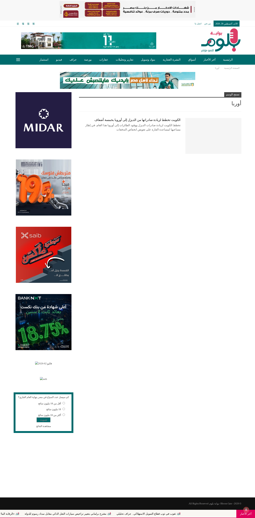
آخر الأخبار (209, 59)
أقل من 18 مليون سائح (49, 403)
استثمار (43, 59)
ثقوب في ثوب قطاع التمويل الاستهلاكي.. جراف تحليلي (163, 513)
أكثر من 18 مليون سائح (49, 415)
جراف (73, 59)
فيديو (59, 59)
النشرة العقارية (172, 59)
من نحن (207, 23)
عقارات (103, 59)
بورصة (88, 59)
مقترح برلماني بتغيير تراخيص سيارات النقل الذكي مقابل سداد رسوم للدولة (83, 513)
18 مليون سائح (53, 409)
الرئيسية (228, 59)
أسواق (192, 59)
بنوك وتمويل (148, 59)
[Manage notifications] (246, 510)
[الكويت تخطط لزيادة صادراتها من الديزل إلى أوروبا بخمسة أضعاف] (213, 136)
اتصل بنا (198, 23)
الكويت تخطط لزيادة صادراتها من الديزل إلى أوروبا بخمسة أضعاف (137, 120)
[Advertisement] (127, 467)
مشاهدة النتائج (43, 426)
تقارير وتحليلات (124, 59)
